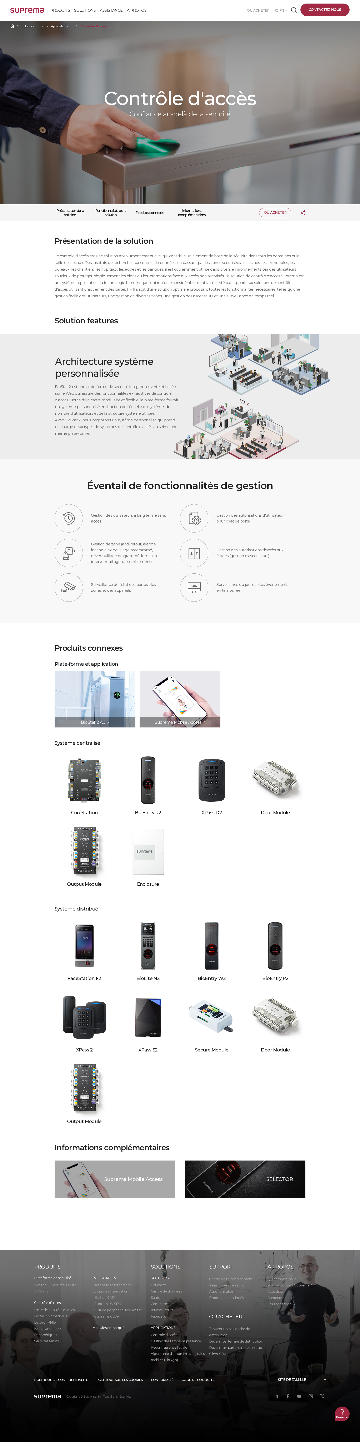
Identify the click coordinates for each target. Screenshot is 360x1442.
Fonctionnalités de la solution (110, 213)
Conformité (162, 1380)
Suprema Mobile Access (133, 1179)
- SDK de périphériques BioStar (117, 1310)
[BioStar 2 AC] (95, 673)
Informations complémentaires (191, 213)
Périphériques (45, 1335)
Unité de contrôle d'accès (54, 1310)
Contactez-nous (325, 10)
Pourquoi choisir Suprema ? (290, 1285)
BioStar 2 (41, 1291)
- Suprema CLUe (105, 1316)
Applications (59, 26)
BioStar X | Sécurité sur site (55, 1285)
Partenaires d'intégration (112, 1285)
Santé (155, 1298)
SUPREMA (27, 12)
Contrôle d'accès (93, 26)
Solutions (28, 26)
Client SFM (217, 1354)
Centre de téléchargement (230, 1279)
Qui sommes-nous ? (283, 1279)
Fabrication (160, 1316)
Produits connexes (150, 213)
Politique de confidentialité (61, 1380)
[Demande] (342, 1414)
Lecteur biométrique (51, 1316)
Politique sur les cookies (119, 1380)
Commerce (160, 1304)
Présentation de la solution (70, 213)
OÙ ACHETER (259, 11)
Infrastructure (162, 1310)
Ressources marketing (227, 1285)
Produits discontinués (226, 1298)
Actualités (275, 1292)
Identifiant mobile (48, 1329)
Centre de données (166, 1291)
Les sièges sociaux (281, 1304)
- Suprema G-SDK (106, 1304)
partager (299, 212)
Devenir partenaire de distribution (236, 1341)
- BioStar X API (103, 1298)
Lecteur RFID (45, 1322)
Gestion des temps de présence (176, 1341)
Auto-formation (221, 1292)
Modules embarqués (109, 1328)
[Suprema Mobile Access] (180, 673)
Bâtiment (158, 1285)
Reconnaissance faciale (169, 1347)
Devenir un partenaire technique (235, 1348)
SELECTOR (279, 1179)
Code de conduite (198, 1380)
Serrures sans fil (46, 1341)
